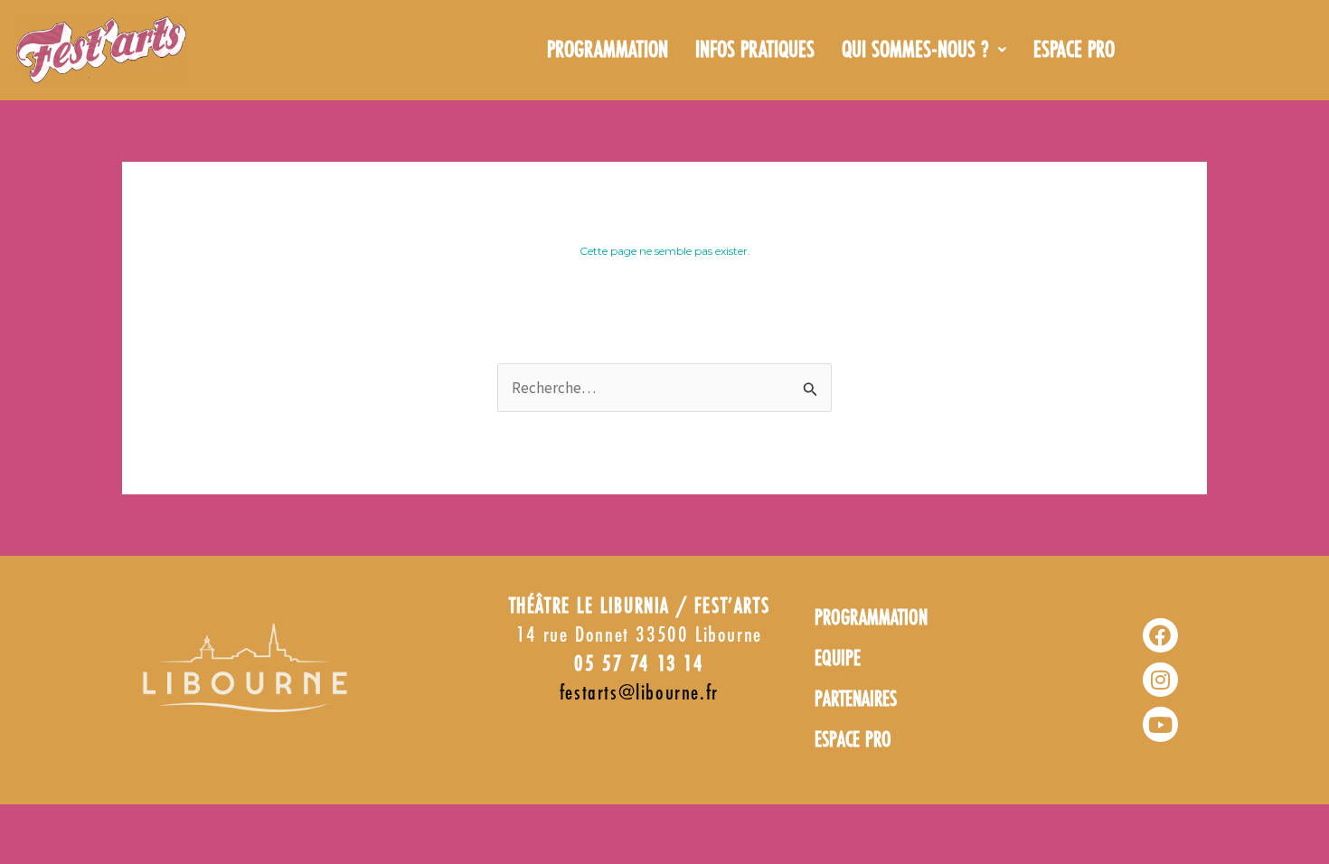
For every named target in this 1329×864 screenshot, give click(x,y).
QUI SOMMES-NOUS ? (915, 50)
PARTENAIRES (856, 700)
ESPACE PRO (1074, 50)
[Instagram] (1160, 679)
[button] (924, 50)
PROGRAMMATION (607, 50)
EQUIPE (838, 659)
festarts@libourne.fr (639, 693)
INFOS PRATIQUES (755, 50)
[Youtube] (1160, 724)
